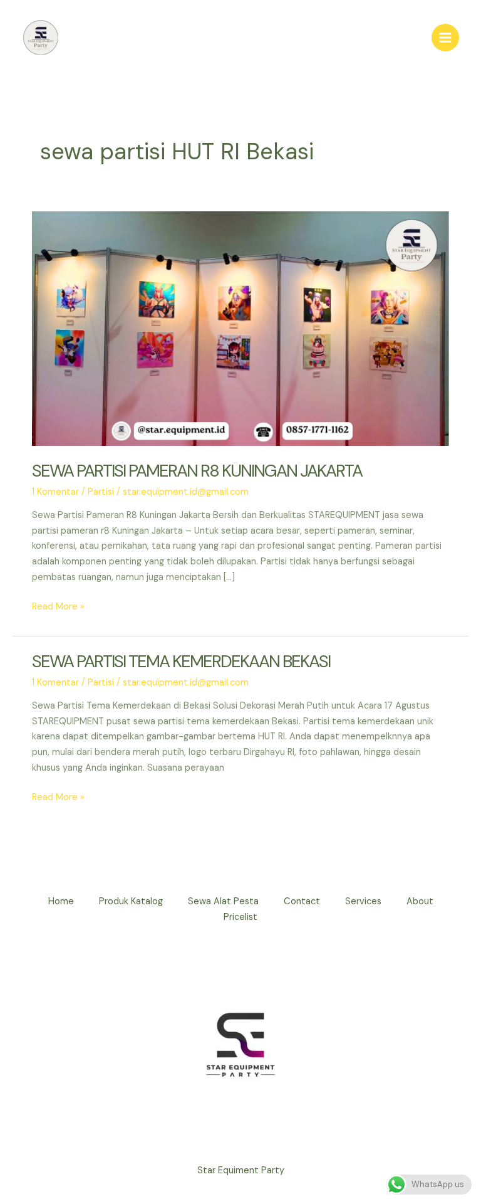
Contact (302, 901)
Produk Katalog (131, 901)
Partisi (101, 492)
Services (363, 901)
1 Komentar (55, 492)
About (419, 901)
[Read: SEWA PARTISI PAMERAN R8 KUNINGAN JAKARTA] (240, 328)
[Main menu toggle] (445, 37)
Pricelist (240, 917)
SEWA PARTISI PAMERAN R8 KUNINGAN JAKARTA (197, 471)
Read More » (58, 607)
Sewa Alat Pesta (223, 901)
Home (61, 901)
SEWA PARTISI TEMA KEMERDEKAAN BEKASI (181, 661)
